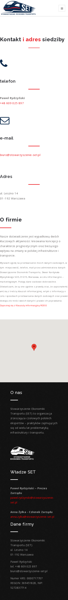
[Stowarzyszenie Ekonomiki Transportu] (18, 8)
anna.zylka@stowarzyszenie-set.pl (32, 516)
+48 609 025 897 (12, 103)
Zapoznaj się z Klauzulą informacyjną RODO (23, 305)
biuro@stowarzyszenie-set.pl (20, 155)
